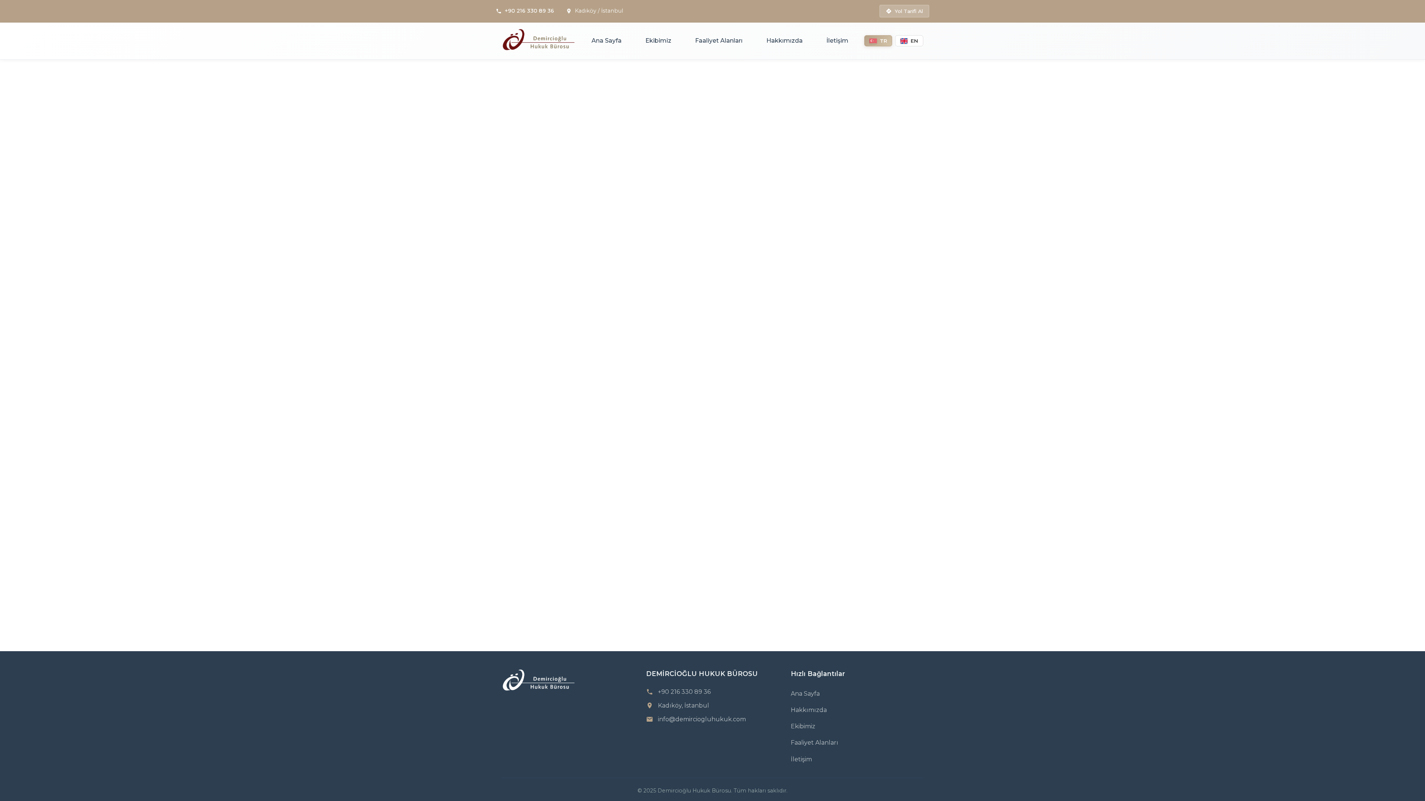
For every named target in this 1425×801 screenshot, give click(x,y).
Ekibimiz (658, 40)
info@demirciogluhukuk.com (702, 719)
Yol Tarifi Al (909, 11)
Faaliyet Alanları (719, 40)
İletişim (837, 40)
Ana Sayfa (607, 40)
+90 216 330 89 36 (529, 10)
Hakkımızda (784, 40)
